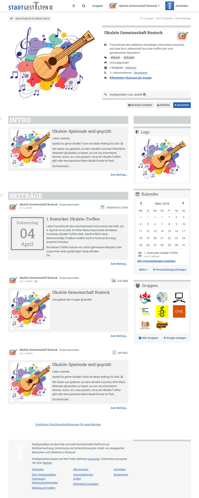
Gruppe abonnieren (69, 204)
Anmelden (120, 469)
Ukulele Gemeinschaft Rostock (38, 204)
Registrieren (121, 474)
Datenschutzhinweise (45, 482)
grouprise (94, 458)
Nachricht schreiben (141, 105)
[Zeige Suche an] (84, 6)
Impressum (38, 478)
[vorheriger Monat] (141, 203)
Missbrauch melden (43, 487)
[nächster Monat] (183, 203)
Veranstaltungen (83, 474)
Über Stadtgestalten (44, 474)
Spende (47, 462)
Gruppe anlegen (176, 337)
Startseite (38, 469)
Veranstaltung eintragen (170, 269)
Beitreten (131, 67)
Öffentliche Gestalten (86, 484)
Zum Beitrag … (119, 174)
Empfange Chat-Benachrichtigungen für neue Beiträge (68, 424)
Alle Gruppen (149, 337)
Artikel (77, 478)
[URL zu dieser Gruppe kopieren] (144, 94)
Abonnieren (141, 72)
